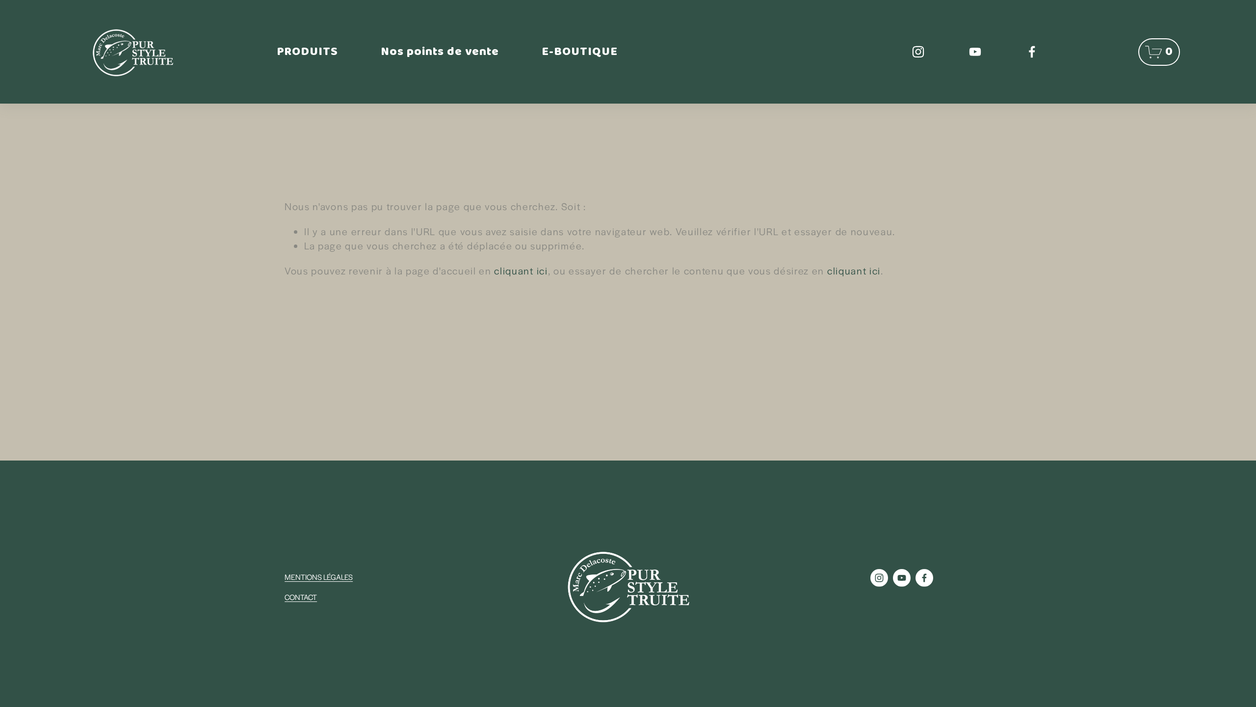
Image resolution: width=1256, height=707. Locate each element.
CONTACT (301, 596)
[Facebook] (1032, 52)
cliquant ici (521, 270)
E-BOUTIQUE (580, 52)
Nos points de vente (440, 52)
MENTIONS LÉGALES (319, 576)
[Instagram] (918, 52)
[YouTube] (975, 52)
